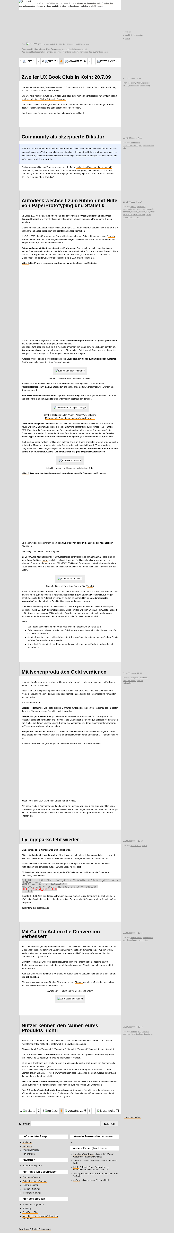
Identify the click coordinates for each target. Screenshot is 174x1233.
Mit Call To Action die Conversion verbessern (61, 934)
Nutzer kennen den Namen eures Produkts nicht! (60, 1028)
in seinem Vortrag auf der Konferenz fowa (70, 691)
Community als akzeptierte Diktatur (63, 136)
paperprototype (129, 209)
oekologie (39, 6)
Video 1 (25, 263)
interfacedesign (73, 6)
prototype (141, 209)
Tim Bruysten (29, 1154)
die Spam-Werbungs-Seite (100, 1073)
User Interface (139, 214)
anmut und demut (81, 1160)
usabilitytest (144, 212)
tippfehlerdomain (143, 1034)
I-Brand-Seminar (30, 1185)
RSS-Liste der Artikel (46, 44)
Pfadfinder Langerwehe (33, 1204)
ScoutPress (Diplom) (32, 1165)
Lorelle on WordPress (83, 1154)
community (135, 143)
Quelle (90, 586)
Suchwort (24, 1123)
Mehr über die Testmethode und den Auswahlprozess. (70, 418)
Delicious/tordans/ (96, 52)
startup (140, 680)
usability (55, 6)
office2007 (141, 206)
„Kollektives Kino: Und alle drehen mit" (93, 167)
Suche (128, 32)
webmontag (145, 86)
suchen (145, 1031)
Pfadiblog (27, 1208)
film (140, 145)
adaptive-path (136, 937)
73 (117, 61)
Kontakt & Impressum (41, 1229)
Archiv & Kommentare (134, 35)
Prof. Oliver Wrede (31, 1150)
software (79, 3)
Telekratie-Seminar (31, 1189)
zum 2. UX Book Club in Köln (91, 87)
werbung (47, 6)
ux (138, 217)
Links (127, 38)
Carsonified (60, 801)
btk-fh (76, 1167)
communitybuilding (130, 145)
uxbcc (125, 86)
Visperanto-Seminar (32, 1193)
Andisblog (27, 1142)
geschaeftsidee (129, 680)
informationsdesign (27, 6)
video (63, 6)
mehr (45, 560)
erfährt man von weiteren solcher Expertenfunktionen (68, 606)
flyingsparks (136, 845)
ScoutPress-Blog (30, 1212)
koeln (133, 83)
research (149, 209)
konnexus (27, 1146)
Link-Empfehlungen (67, 44)
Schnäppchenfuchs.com (84, 1173)
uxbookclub (134, 86)
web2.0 (100, 3)
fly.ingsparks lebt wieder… (53, 839)
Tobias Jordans (55, 3)
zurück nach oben (133, 1117)
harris (133, 206)
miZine (76, 1180)
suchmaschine (129, 1034)
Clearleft (79, 982)
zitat (124, 148)
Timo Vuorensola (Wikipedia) (73, 170)
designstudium (90, 3)
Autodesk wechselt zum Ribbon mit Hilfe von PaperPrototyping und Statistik (69, 203)
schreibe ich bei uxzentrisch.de (75, 49)
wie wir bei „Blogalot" (36, 1058)
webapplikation (129, 683)
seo (139, 1031)
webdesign (108, 3)
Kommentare (84, 44)
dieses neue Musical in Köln (85, 1040)
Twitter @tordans (64, 52)
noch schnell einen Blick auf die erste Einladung (44, 99)
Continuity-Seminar (31, 1177)
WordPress (24, 1229)
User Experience (143, 83)
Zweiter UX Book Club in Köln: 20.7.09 (66, 77)
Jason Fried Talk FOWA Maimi (35, 801)
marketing (84, 6)
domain (134, 1031)
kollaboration (148, 145)
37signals (134, 678)
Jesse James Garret (31, 947)
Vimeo (72, 801)
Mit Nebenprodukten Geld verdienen (64, 672)
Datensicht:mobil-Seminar (35, 1181)
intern (144, 845)
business (143, 678)
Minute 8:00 (27, 170)
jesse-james (132, 940)
